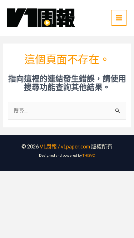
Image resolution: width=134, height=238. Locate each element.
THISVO (89, 155)
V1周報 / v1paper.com (65, 146)
